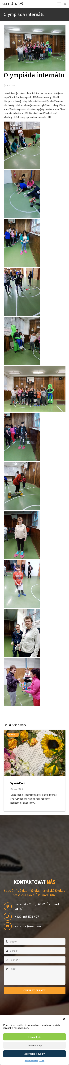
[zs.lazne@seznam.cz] (9, 926)
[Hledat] (65, 4)
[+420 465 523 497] (9, 917)
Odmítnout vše (34, 1045)
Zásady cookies (31, 1060)
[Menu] (59, 4)
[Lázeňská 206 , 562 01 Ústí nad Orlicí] (9, 906)
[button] (64, 1018)
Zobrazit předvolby (34, 1053)
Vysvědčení (17, 783)
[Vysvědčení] (34, 753)
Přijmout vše (34, 1036)
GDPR (41, 1060)
